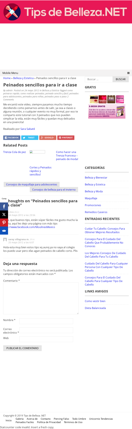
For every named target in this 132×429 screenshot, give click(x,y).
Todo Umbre (79, 418)
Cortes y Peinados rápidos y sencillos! (41, 171)
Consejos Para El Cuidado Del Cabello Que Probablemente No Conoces (104, 242)
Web (6, 338)
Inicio (9, 420)
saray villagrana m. (18, 239)
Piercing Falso (61, 418)
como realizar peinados (32, 93)
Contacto (46, 418)
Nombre (9, 320)
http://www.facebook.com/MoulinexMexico (29, 227)
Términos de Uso (73, 422)
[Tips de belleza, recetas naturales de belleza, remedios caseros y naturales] (66, 22)
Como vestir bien (95, 301)
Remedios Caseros (96, 212)
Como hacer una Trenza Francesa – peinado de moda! (67, 155)
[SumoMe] (4, 231)
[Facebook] (4, 206)
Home (7, 78)
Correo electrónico (11, 330)
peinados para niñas (33, 96)
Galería (20, 418)
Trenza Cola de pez (14, 152)
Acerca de (32, 418)
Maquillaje (91, 198)
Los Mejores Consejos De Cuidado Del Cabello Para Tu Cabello (105, 254)
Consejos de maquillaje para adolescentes (31, 184)
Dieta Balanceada (95, 308)
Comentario (11, 280)
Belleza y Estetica (23, 78)
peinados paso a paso (56, 96)
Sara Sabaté (27, 129)
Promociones (93, 205)
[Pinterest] (4, 223)
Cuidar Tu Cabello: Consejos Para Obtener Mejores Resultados (105, 230)
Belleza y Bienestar (96, 177)
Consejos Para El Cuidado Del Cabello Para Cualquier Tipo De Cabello (104, 281)
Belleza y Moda (94, 191)
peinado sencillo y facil (56, 93)
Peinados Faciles (25, 422)
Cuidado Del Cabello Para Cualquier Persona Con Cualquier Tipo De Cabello (106, 267)
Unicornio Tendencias (101, 418)
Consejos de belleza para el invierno (54, 189)
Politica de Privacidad (49, 422)
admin (9, 90)
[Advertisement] (66, 46)
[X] (4, 214)
